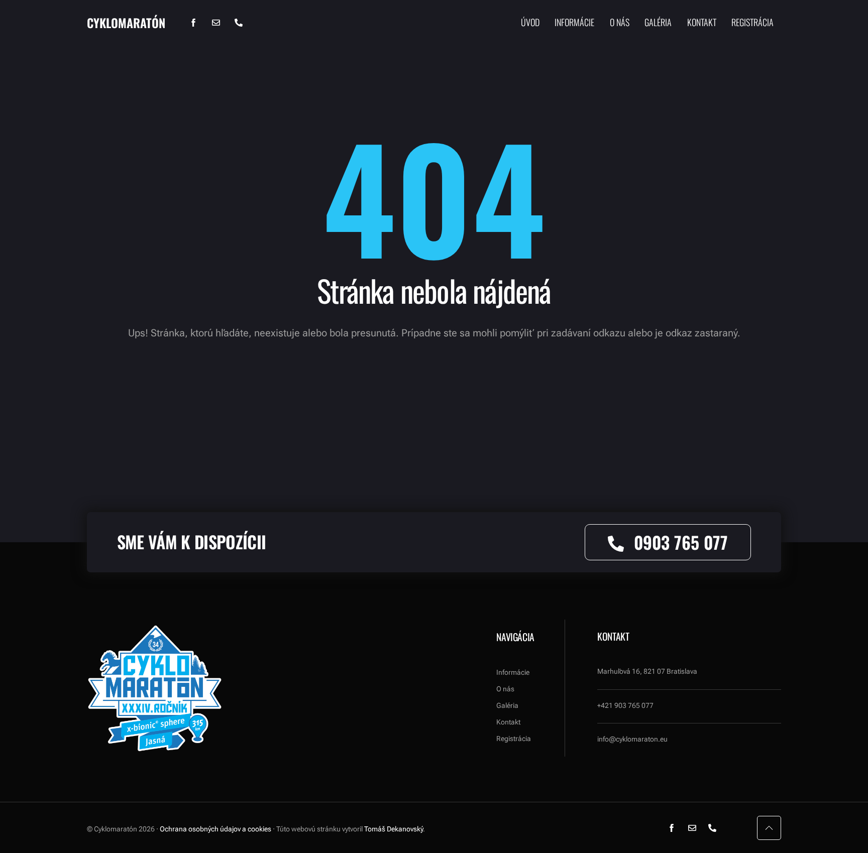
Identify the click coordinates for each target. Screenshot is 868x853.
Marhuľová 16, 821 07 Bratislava (647, 671)
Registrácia (752, 23)
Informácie (574, 23)
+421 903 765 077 (625, 705)
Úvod (530, 23)
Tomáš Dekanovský (393, 829)
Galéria (658, 23)
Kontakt (701, 23)
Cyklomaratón (126, 23)
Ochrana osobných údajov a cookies (215, 829)
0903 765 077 (681, 542)
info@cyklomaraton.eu (632, 739)
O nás (619, 23)
